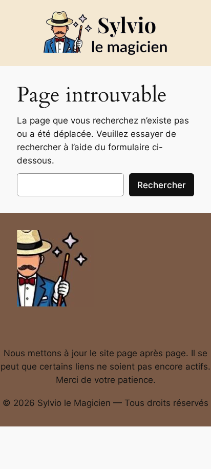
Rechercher (161, 185)
